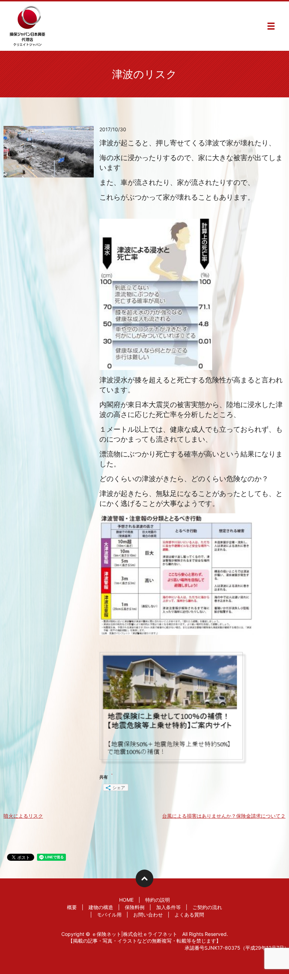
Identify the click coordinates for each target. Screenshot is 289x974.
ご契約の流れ (207, 907)
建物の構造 (100, 907)
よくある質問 (189, 915)
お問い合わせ (148, 915)
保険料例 (134, 907)
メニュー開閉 (271, 26)
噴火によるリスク (23, 816)
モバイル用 (109, 915)
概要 (72, 907)
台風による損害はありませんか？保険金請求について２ (223, 816)
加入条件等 (168, 907)
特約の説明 (157, 900)
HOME (126, 900)
